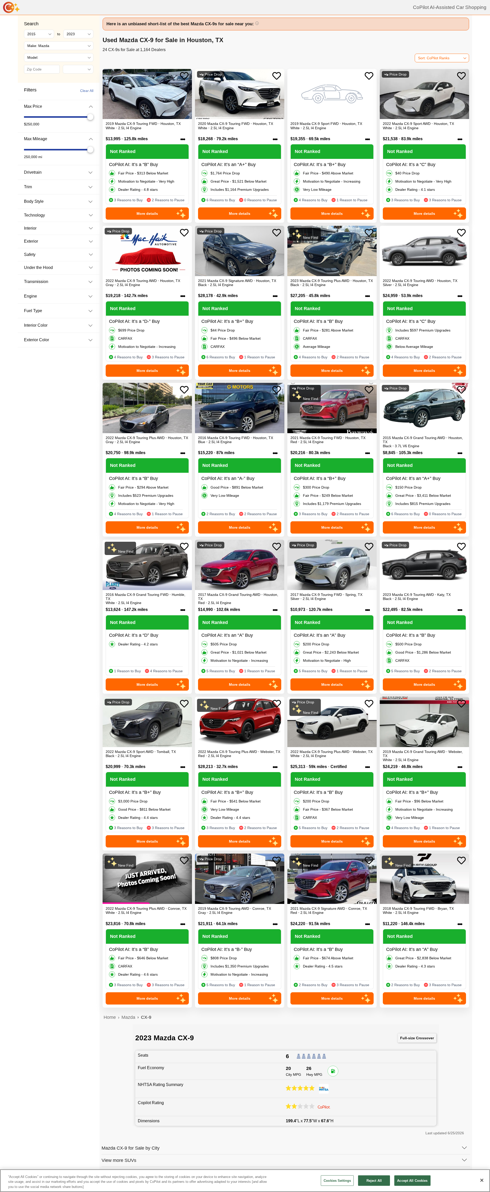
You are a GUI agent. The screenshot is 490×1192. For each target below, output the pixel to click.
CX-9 (146, 1017)
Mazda (128, 1017)
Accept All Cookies (412, 1180)
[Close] (481, 1180)
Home (110, 1017)
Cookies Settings (337, 1180)
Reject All (374, 1180)
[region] (245, 1180)
